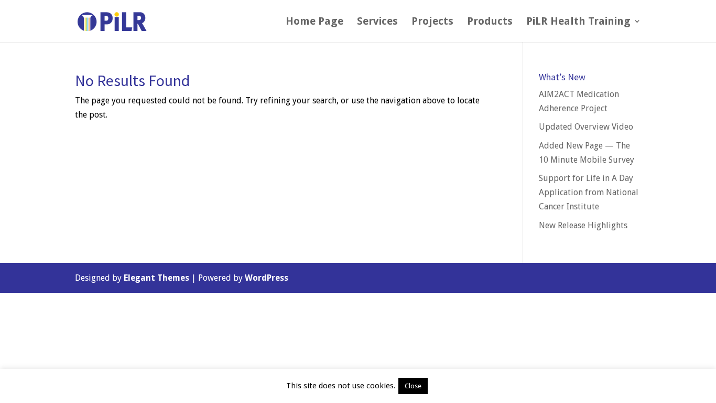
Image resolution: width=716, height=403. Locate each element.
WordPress (266, 278)
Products (490, 22)
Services (377, 22)
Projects (432, 22)
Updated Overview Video (586, 127)
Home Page (314, 22)
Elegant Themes (156, 278)
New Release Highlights (583, 225)
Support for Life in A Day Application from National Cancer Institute (588, 192)
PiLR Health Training (578, 22)
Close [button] (413, 386)
